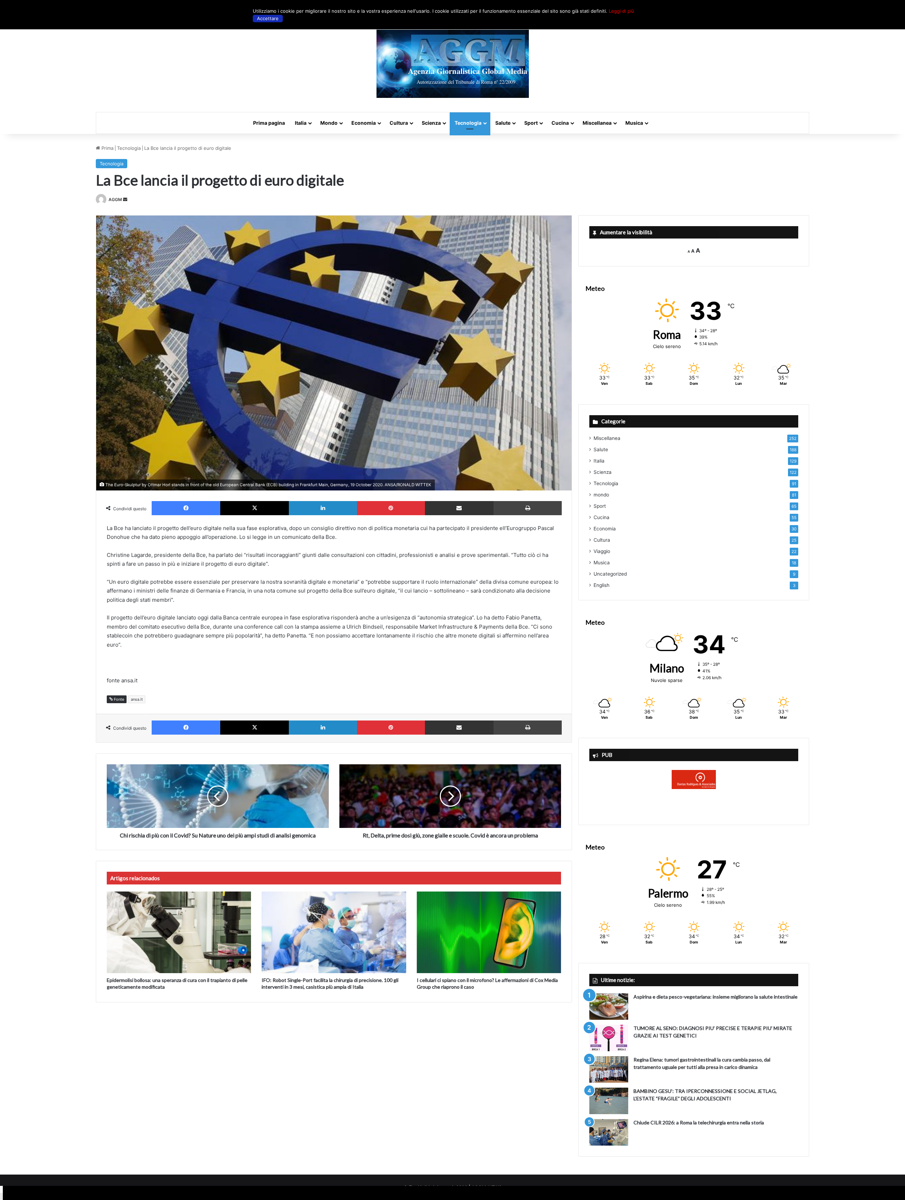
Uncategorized (610, 574)
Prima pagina (269, 123)
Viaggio (602, 551)
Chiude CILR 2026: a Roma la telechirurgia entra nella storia (699, 1122)
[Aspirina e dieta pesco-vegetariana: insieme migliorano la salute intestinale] (608, 1006)
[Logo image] (452, 64)
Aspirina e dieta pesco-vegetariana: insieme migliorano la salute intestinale (716, 997)
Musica (634, 123)
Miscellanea (597, 123)
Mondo (329, 123)
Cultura (399, 123)
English (601, 585)
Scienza (431, 123)
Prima (106, 148)
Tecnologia (468, 123)
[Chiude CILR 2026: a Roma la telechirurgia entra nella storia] (608, 1132)
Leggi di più (621, 11)
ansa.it (137, 699)
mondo (601, 495)
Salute (502, 123)
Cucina (560, 123)
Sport (531, 123)
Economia (363, 123)
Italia (300, 123)
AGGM (115, 199)
